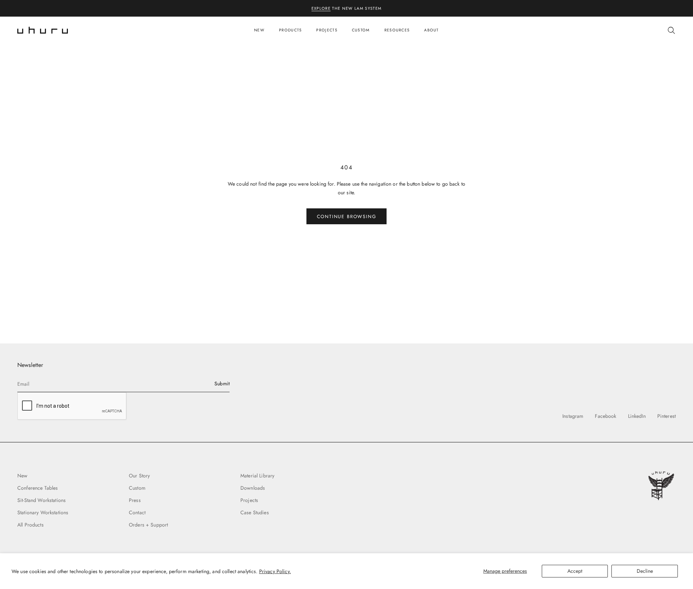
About (431, 30)
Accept (574, 571)
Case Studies (254, 512)
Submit (222, 383)
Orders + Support (148, 524)
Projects (326, 30)
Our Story (139, 475)
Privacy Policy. (275, 571)
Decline (645, 571)
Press (135, 500)
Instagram (572, 416)
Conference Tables (37, 487)
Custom (361, 30)
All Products (30, 524)
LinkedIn (637, 416)
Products (290, 30)
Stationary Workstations (42, 512)
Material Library (257, 475)
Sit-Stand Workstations (41, 500)
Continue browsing (346, 216)
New (22, 475)
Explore (321, 8)
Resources (397, 30)
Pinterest (666, 416)
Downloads (252, 487)
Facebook (605, 416)
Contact (137, 512)
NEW (259, 30)
